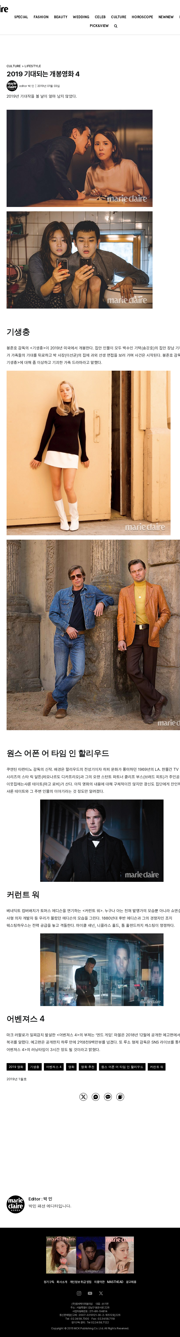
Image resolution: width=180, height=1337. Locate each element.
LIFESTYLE (33, 66)
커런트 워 (156, 1067)
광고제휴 (131, 1282)
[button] (115, 26)
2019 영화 (16, 1067)
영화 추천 (87, 1067)
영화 (71, 1067)
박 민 (31, 86)
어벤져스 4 (53, 1067)
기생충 (35, 1067)
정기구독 (49, 1282)
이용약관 (99, 1282)
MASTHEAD (115, 1282)
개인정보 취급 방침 (81, 1282)
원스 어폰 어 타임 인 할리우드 (122, 1067)
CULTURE (14, 66)
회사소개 (62, 1282)
